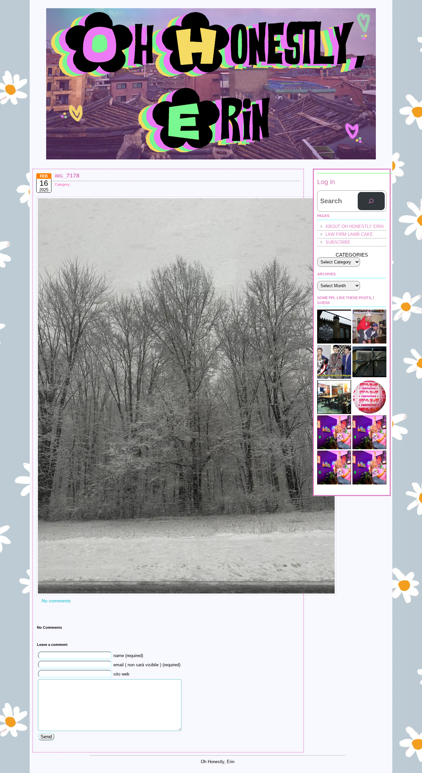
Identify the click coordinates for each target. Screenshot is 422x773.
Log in (326, 181)
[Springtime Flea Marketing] (369, 467)
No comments (56, 600)
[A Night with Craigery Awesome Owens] (369, 362)
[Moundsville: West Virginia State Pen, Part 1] (334, 327)
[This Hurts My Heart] (334, 432)
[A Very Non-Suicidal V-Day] (369, 432)
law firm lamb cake (349, 234)
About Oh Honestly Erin (354, 226)
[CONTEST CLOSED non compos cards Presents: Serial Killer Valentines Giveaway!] (369, 397)
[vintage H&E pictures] (369, 327)
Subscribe (337, 242)
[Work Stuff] (334, 467)
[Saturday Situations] (334, 362)
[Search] (371, 201)
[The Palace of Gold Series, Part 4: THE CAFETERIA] (334, 397)
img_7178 (67, 175)
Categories (352, 254)
